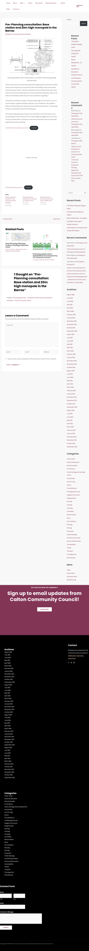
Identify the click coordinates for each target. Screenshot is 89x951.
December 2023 (71, 397)
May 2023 (69, 420)
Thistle (69, 548)
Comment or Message (6, 912)
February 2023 (71, 430)
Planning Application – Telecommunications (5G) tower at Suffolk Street (46, 198)
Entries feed (70, 573)
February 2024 (71, 390)
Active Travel (71, 459)
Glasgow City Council (21, 249)
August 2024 (70, 371)
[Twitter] (71, 662)
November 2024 (72, 364)
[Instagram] (74, 662)
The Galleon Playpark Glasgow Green (76, 44)
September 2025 (72, 331)
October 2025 (71, 328)
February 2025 (71, 354)
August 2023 (70, 410)
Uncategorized (71, 554)
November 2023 (72, 400)
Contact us (16, 9)
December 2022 (71, 437)
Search (69, 19)
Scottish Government (73, 538)
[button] (79, 6)
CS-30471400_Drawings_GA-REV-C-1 (14, 187)
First (1, 899)
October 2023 (71, 404)
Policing (69, 528)
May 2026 (69, 305)
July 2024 (70, 374)
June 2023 (70, 417)
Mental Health (71, 515)
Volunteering (71, 558)
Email (2, 903)
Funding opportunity (73, 492)
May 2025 (69, 344)
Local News (70, 511)
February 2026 (71, 314)
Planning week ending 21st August (75, 53)
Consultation (71, 478)
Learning (69, 505)
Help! (8, 9)
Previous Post (7, 219)
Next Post (57, 219)
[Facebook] (69, 662)
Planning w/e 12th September (76, 252)
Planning (15, 34)
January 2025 (71, 357)
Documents (39, 3)
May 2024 (69, 381)
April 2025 (70, 347)
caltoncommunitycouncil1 (75, 249)
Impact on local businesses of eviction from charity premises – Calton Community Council (77, 154)
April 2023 (70, 423)
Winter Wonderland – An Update (76, 63)
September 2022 (72, 447)
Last (14, 899)
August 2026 (70, 295)
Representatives (51, 3)
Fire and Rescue (72, 488)
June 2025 (70, 341)
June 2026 (70, 301)
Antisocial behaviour (73, 462)
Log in (68, 570)
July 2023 (70, 414)
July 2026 (70, 298)
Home (8, 3)
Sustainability (71, 544)
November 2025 (72, 324)
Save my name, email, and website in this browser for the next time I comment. (31, 359)
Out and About (71, 521)
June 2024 (70, 377)
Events (30, 3)
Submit (6, 927)
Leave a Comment (10, 249)
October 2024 (71, 367)
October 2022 (71, 443)
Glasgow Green (71, 498)
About (15, 3)
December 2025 (71, 321)
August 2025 (70, 334)
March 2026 (70, 311)
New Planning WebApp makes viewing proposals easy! (16, 245)
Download (34, 128)
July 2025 (70, 338)
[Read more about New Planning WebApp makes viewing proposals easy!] (18, 237)
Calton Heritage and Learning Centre (15, 807)
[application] (24, 3)
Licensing (70, 508)
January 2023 (71, 433)
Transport (70, 551)
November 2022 (72, 440)
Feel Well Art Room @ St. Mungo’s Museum (76, 72)
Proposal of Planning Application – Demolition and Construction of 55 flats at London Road (77, 173)
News (21, 3)
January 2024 (71, 394)
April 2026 (70, 308)
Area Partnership (72, 465)
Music (68, 518)
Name (2, 892)
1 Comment (36, 260)
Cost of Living (71, 482)
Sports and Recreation (74, 541)
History (63, 3)
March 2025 (70, 351)
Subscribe (44, 609)
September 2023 (72, 407)
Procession (70, 531)
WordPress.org (71, 580)
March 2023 (70, 427)
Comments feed (72, 576)
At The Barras (71, 469)
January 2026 (71, 318)
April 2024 (70, 384)
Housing (69, 501)
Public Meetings (72, 534)
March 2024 (70, 387)
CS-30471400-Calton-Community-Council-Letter (17, 128)
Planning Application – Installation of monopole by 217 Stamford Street (30, 198)
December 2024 (71, 361)
